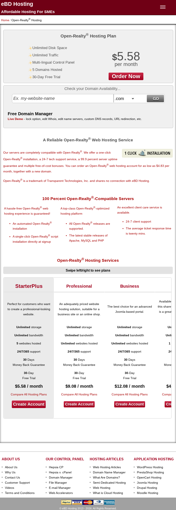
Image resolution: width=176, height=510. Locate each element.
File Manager (58, 482)
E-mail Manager (60, 487)
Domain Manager (61, 477)
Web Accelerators (61, 493)
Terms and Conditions (20, 493)
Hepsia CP (56, 467)
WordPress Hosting (150, 467)
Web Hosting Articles (107, 467)
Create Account (28, 404)
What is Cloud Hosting (108, 493)
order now (126, 76)
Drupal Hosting (147, 487)
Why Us (10, 472)
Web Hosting (101, 487)
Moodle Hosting (147, 493)
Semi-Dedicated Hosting (109, 482)
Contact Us (12, 477)
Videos (9, 487)
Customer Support (17, 482)
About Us (11, 467)
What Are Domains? (106, 477)
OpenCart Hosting (149, 477)
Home (5, 20)
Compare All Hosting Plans (29, 394)
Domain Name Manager (109, 472)
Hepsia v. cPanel (60, 472)
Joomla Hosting (147, 482)
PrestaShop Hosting (150, 472)
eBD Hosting (17, 4)
